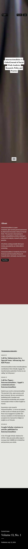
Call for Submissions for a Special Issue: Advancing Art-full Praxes (13, 360)
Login (25, 15)
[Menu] (14, 159)
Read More (5, 260)
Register (19, 15)
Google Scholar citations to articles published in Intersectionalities (12, 429)
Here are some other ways (14, 438)
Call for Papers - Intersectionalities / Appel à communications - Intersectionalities (12, 383)
